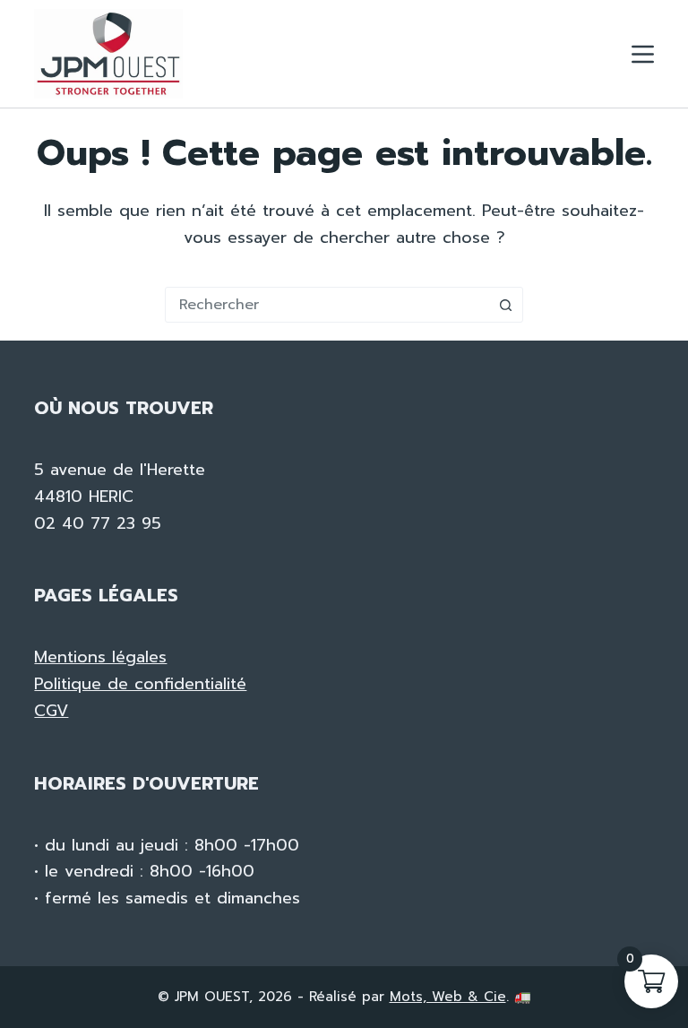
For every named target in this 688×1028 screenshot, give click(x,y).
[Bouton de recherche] (505, 305)
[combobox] (327, 305)
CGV (51, 710)
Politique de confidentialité (140, 683)
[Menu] (643, 54)
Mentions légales (100, 656)
